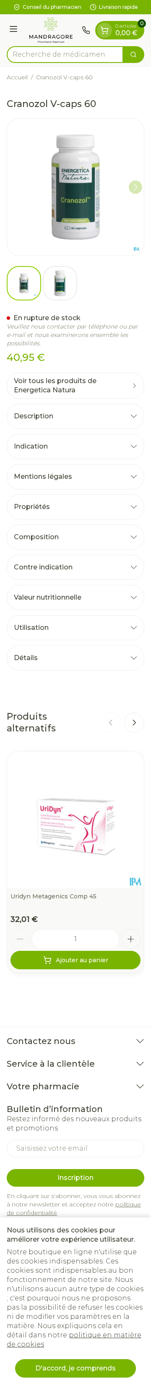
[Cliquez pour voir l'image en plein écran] (75, 187)
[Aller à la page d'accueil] (50, 30)
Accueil (17, 77)
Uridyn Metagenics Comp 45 (53, 896)
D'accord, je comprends (75, 1368)
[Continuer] (135, 187)
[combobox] (65, 54)
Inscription (75, 1178)
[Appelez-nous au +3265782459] (86, 30)
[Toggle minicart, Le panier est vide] (104, 30)
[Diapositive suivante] (134, 723)
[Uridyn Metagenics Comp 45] (75, 820)
